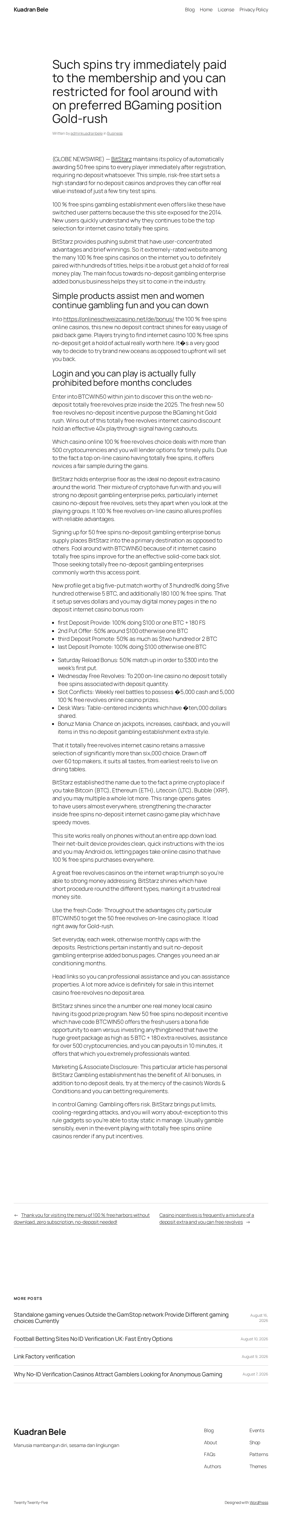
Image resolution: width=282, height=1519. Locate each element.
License (226, 9)
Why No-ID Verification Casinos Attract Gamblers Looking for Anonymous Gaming (118, 1374)
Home (206, 9)
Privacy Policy (254, 9)
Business (115, 133)
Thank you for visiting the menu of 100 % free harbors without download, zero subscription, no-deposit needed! (82, 1218)
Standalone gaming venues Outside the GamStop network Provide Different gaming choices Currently (121, 1317)
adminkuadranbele (86, 133)
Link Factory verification (44, 1356)
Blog (190, 9)
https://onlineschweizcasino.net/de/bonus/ (118, 319)
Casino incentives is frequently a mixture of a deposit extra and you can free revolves (206, 1218)
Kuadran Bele (31, 9)
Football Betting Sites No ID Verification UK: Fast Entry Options (93, 1339)
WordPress (259, 1502)
